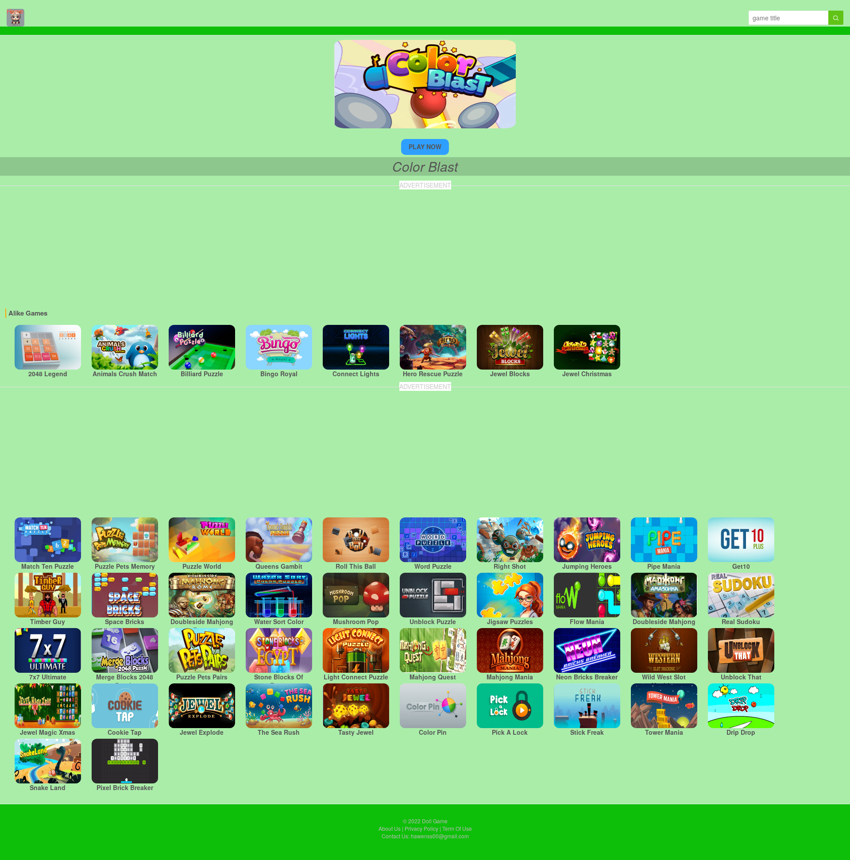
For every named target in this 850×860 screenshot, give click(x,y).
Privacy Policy (421, 828)
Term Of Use (457, 828)
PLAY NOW (425, 146)
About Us (390, 828)
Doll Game (435, 821)
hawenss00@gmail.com (440, 836)
